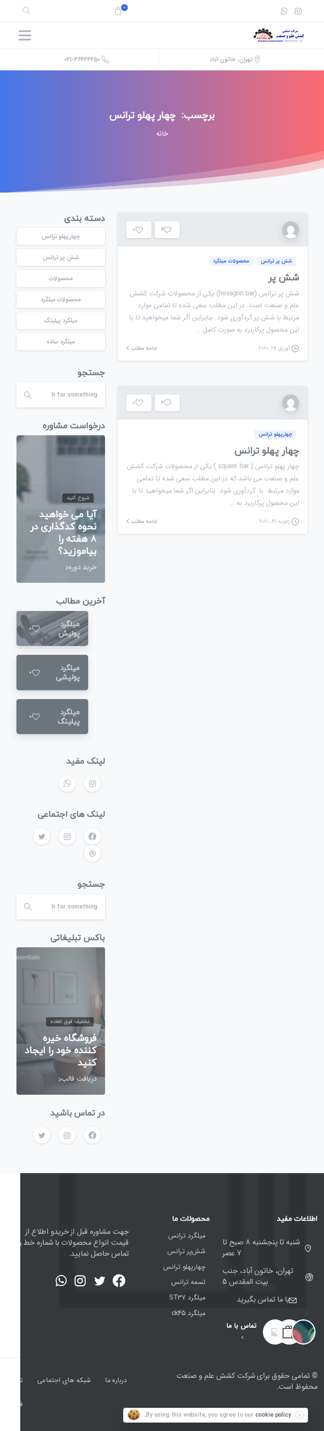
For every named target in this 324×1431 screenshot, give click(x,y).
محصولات (61, 278)
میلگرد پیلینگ (61, 320)
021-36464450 (82, 59)
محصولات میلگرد (60, 299)
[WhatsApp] (284, 11)
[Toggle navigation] (24, 35)
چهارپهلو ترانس (61, 236)
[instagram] (298, 11)
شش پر (283, 277)
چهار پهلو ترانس (267, 450)
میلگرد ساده (60, 341)
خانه (162, 134)
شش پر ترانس (61, 257)
